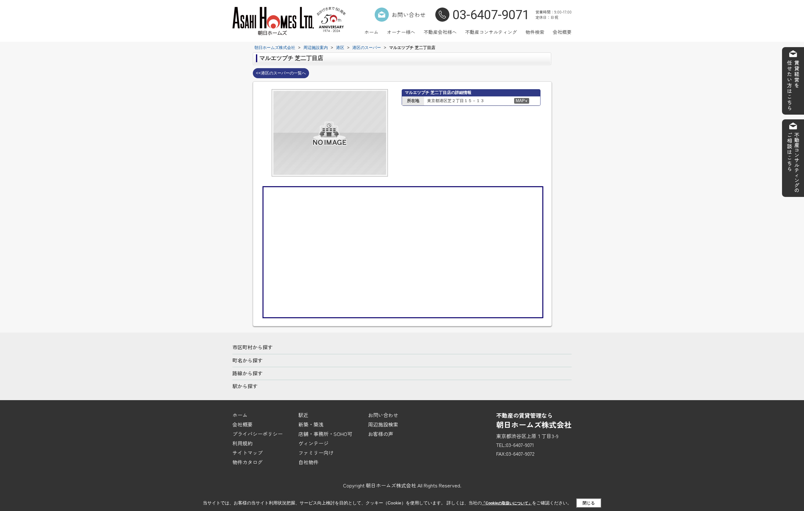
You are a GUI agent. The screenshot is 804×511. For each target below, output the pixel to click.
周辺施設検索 (383, 424)
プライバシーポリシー (257, 434)
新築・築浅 (310, 424)
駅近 (303, 415)
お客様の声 (380, 434)
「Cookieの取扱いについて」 (507, 503)
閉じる (589, 503)
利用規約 (242, 443)
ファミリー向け (316, 452)
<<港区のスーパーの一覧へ (281, 73)
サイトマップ (247, 452)
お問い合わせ (409, 14)
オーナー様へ (401, 32)
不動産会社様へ (440, 32)
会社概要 (562, 32)
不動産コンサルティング (491, 32)
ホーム (371, 32)
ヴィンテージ (313, 443)
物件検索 (534, 32)
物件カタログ (247, 462)
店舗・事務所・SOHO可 (325, 434)
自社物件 (308, 462)
